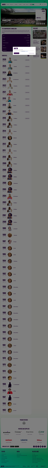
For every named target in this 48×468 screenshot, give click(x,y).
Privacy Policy (26, 51)
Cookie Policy (23, 51)
